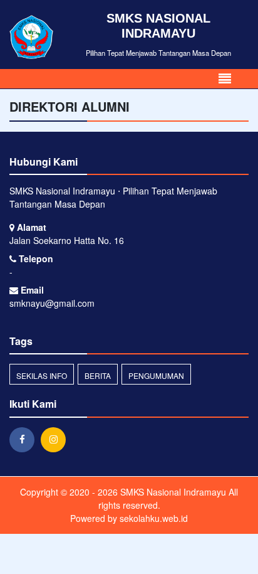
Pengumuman (156, 375)
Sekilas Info (41, 375)
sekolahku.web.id (154, 518)
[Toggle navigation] (224, 78)
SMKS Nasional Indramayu (172, 492)
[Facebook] (25, 439)
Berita (98, 375)
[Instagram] (56, 439)
